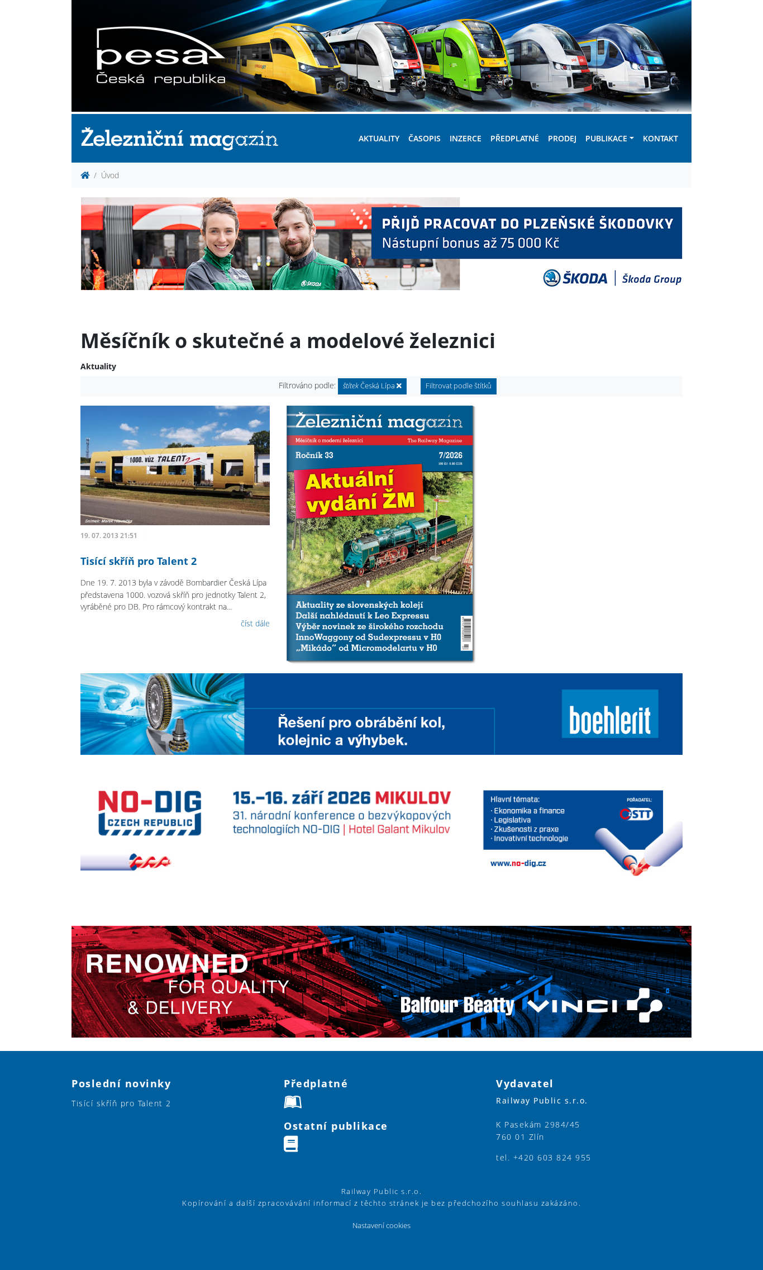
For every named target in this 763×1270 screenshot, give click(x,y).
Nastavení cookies (381, 1225)
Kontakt (660, 138)
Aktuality (379, 138)
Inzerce (465, 138)
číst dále (255, 623)
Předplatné (514, 138)
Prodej (562, 138)
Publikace (606, 138)
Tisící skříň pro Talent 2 (138, 561)
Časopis (424, 138)
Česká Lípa (370, 386)
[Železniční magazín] (184, 138)
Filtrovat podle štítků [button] (459, 386)
